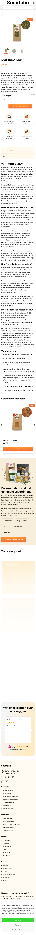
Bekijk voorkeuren (18, 930)
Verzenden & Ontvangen (10, 796)
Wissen (33, 94)
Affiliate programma (9, 874)
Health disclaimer (8, 803)
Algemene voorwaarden (10, 799)
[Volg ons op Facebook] (2, 781)
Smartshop (6, 852)
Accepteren (18, 920)
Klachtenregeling (8, 809)
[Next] (30, 31)
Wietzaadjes (6, 840)
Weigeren (18, 925)
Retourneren (7, 793)
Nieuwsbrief (6, 877)
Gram (3, 95)
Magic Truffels (7, 818)
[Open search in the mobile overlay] (18, 8)
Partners (5, 871)
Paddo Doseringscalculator (11, 824)
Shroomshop (7, 855)
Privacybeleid (7, 806)
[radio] (6, 100)
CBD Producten (8, 830)
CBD (4, 849)
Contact (5, 865)
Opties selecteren (18, 449)
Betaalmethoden (8, 790)
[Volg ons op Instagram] (6, 781)
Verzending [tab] (7, 156)
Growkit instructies (9, 827)
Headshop (6, 843)
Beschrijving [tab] (8, 150)
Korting (5, 880)
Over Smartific (7, 868)
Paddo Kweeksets (8, 821)
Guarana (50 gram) (10, 440)
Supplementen (7, 846)
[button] (33, 902)
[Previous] (6, 31)
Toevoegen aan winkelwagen (20, 106)
